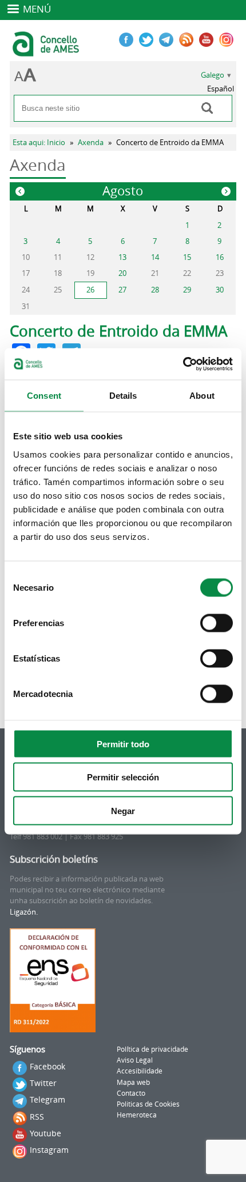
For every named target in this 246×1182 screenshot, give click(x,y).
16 (220, 257)
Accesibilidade (139, 1071)
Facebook (47, 1066)
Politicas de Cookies (148, 1104)
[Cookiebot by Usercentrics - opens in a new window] (183, 363)
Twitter (43, 1082)
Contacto (131, 1093)
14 (155, 257)
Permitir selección (123, 777)
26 (90, 290)
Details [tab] (123, 395)
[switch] (216, 623)
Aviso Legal (135, 1060)
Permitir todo (123, 743)
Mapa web (133, 1082)
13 (122, 257)
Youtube (45, 1133)
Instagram (49, 1149)
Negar (123, 810)
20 (122, 273)
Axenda (91, 142)
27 (122, 290)
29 (187, 290)
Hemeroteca (137, 1115)
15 (187, 257)
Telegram (47, 1099)
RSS (37, 1116)
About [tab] (202, 395)
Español (220, 89)
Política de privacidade (152, 1049)
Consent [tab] (44, 395)
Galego (212, 75)
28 (155, 290)
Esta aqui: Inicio (39, 142)
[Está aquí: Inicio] (47, 51)
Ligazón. (24, 912)
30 (220, 290)
